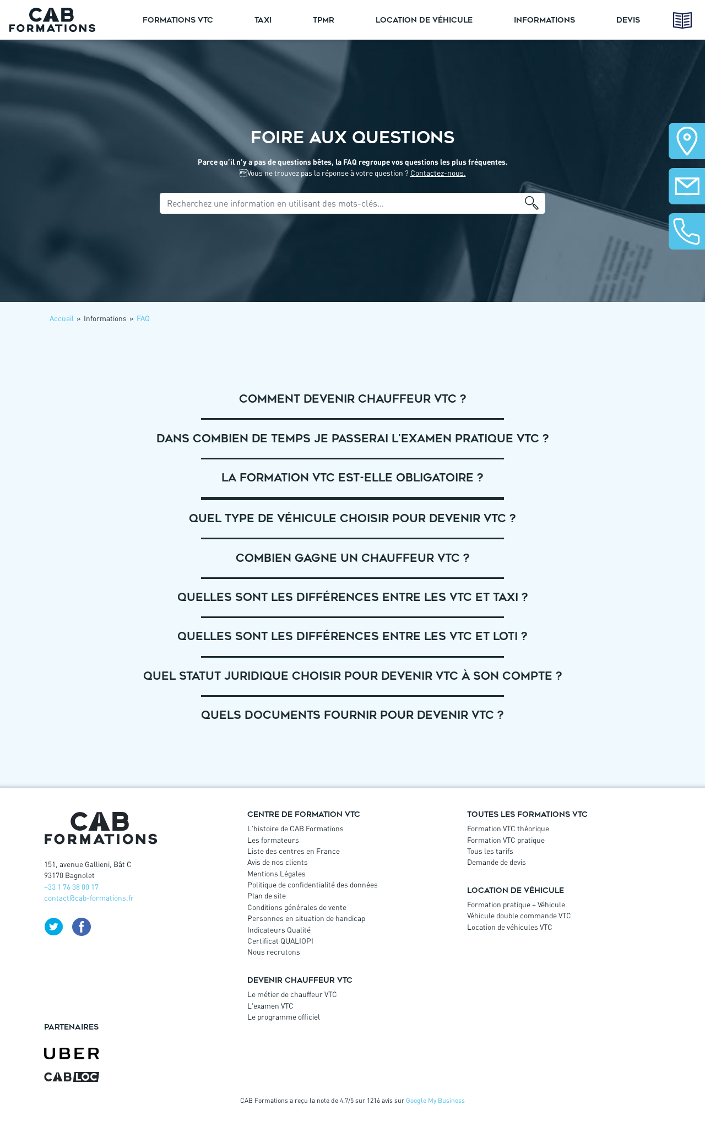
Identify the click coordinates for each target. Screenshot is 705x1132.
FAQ (143, 318)
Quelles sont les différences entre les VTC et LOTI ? (352, 636)
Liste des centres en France (293, 850)
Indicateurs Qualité (279, 929)
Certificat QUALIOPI (280, 940)
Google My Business (435, 1100)
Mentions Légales (276, 873)
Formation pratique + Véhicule (516, 904)
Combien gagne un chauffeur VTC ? (353, 558)
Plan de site (266, 895)
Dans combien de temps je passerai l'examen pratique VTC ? (352, 438)
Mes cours (682, 20)
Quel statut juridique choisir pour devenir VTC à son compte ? (352, 676)
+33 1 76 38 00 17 (71, 886)
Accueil (62, 318)
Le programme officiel (283, 1016)
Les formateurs (273, 839)
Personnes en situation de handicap (306, 918)
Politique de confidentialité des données (312, 884)
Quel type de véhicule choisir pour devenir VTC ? (352, 518)
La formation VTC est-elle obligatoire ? (352, 478)
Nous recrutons (273, 951)
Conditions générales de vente (296, 907)
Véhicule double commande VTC (519, 915)
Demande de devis (496, 861)
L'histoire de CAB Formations (295, 828)
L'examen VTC (270, 1005)
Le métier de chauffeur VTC (292, 994)
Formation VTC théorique (508, 828)
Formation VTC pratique (506, 839)
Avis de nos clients (277, 861)
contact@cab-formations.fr (89, 897)
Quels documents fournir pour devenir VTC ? (352, 715)
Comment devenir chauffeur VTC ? (353, 399)
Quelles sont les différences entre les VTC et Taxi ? (352, 597)
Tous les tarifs (490, 850)
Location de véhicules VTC (509, 926)
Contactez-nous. (438, 172)
